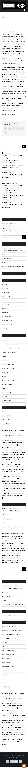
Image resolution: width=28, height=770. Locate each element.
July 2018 (5, 300)
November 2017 (7, 325)
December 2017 (7, 320)
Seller (4, 262)
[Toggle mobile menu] (25, 10)
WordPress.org (7, 424)
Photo (10, 615)
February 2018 (7, 316)
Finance (5, 360)
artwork (5, 615)
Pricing (13, 114)
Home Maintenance (8, 364)
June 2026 (6, 284)
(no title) (5, 254)
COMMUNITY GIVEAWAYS (9, 352)
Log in (4, 412)
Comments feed (7, 420)
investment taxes (8, 372)
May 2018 (5, 308)
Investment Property (8, 368)
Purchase (5, 388)
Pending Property (8, 258)
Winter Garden (7, 400)
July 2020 (5, 288)
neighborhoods (7, 384)
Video (15, 615)
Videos (5, 396)
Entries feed (6, 416)
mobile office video (8, 380)
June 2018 (6, 304)
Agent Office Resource (9, 340)
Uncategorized (7, 392)
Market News (6, 376)
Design (5, 356)
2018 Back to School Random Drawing (13, 266)
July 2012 (5, 329)
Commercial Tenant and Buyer (11, 348)
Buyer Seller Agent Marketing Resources (14, 344)
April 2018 (5, 312)
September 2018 (7, 292)
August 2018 (6, 296)
